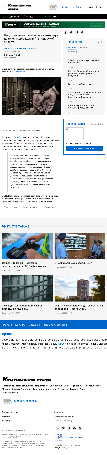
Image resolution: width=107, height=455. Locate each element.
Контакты (20, 325)
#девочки (49, 207)
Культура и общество (44, 389)
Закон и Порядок (13, 48)
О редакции (35, 325)
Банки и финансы (73, 385)
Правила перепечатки (55, 325)
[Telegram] (77, 32)
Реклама (7, 325)
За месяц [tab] (72, 51)
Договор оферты (10, 412)
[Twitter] (71, 32)
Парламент (41, 385)
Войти (78, 7)
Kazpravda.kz (18, 71)
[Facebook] (66, 32)
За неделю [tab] (85, 47)
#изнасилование (31, 207)
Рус (100, 7)
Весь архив (97, 124)
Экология (63, 389)
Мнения (6, 389)
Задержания (29, 48)
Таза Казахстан (10, 392)
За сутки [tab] (72, 47)
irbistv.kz (17, 137)
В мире (74, 389)
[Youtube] (74, 428)
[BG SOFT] (67, 446)
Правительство (24, 385)
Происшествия (92, 385)
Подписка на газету (63, 420)
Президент (8, 385)
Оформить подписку (84, 149)
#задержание (10, 207)
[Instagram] (80, 428)
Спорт (83, 389)
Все (100, 41)
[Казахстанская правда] (19, 7)
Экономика (56, 385)
